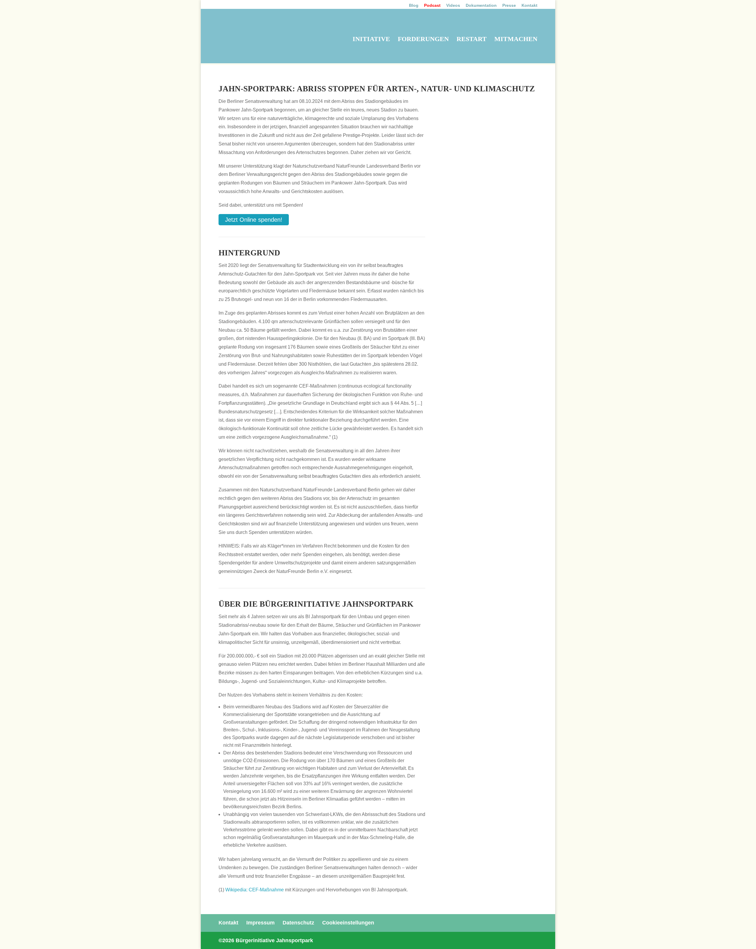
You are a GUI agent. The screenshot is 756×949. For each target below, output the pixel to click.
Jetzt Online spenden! (250, 219)
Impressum (260, 922)
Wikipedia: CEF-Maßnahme (254, 888)
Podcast (432, 5)
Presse (509, 5)
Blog (413, 5)
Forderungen (423, 40)
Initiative (371, 40)
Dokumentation (481, 5)
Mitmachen (515, 40)
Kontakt (529, 5)
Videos (453, 5)
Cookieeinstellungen (348, 922)
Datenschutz (298, 922)
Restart (472, 40)
